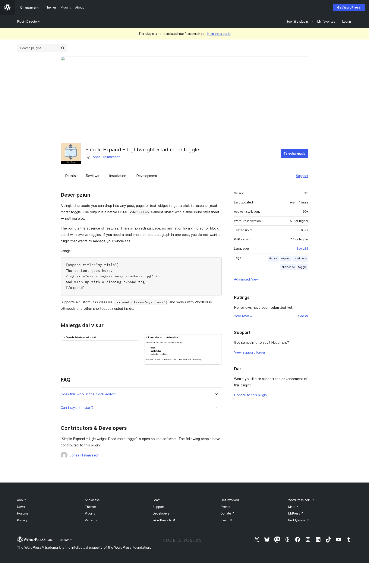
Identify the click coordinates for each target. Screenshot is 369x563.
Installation (117, 176)
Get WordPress (349, 7)
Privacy (22, 520)
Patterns (91, 520)
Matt (293, 507)
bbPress (296, 513)
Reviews (92, 176)
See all (303, 316)
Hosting (22, 513)
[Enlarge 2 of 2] (216, 338)
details (273, 258)
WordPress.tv (164, 520)
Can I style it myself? (77, 408)
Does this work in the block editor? (88, 394)
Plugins (90, 513)
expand (285, 258)
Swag (226, 520)
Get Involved (230, 500)
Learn (157, 500)
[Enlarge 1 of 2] (134, 338)
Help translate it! (219, 33)
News (21, 507)
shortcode (288, 267)
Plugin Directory (28, 21)
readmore (300, 258)
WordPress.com (301, 500)
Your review (243, 316)
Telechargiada (295, 153)
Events (225, 507)
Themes (91, 507)
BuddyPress (298, 520)
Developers (161, 513)
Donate (228, 513)
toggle (302, 267)
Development (146, 176)
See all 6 (302, 248)
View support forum (249, 352)
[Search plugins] (62, 48)
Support (302, 176)
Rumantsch (65, 540)
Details (70, 176)
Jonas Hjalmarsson (105, 157)
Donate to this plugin (250, 395)
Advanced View (246, 279)
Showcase (92, 500)
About (21, 500)
